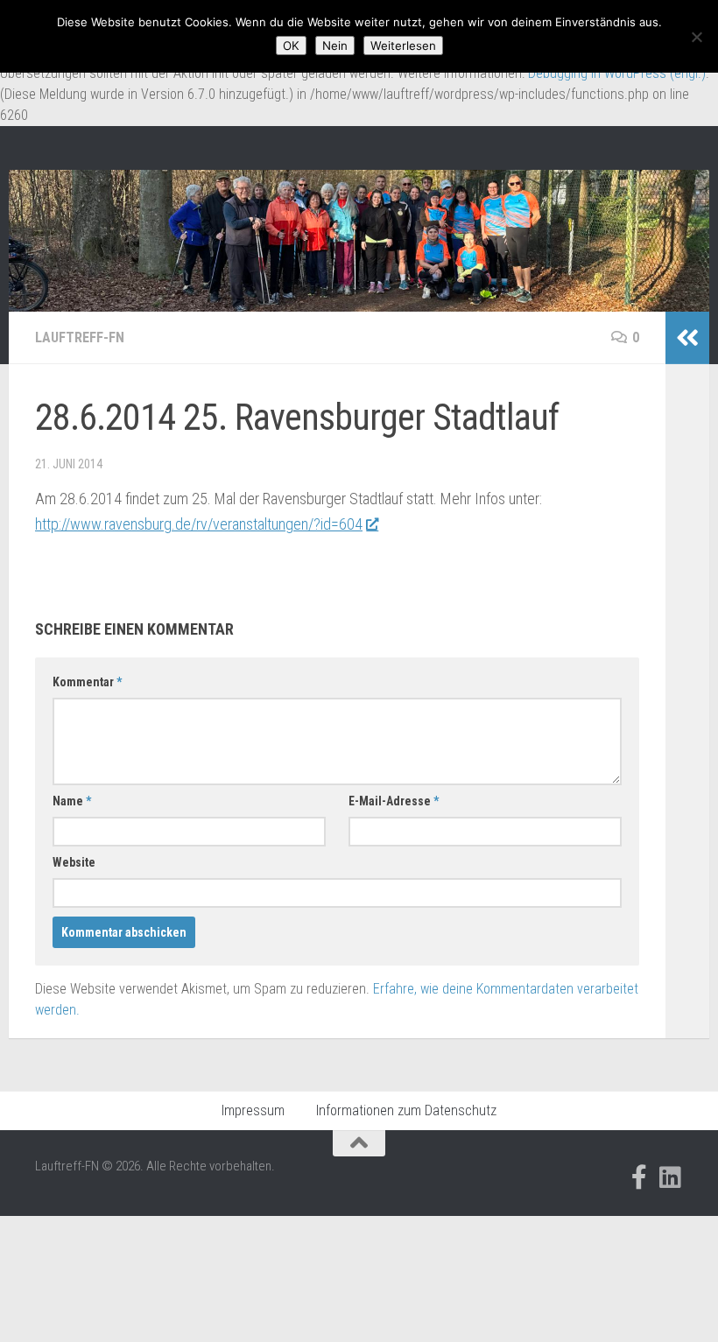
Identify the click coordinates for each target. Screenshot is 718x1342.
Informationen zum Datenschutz (406, 1110)
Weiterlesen (403, 46)
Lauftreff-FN (79, 337)
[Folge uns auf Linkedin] (670, 1177)
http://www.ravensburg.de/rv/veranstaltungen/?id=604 (199, 524)
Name (72, 801)
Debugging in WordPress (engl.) (617, 73)
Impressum (253, 1110)
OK (291, 46)
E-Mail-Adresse (393, 801)
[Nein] (696, 37)
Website (74, 862)
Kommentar (87, 682)
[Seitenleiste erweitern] (687, 338)
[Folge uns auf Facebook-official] (639, 1177)
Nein (335, 46)
